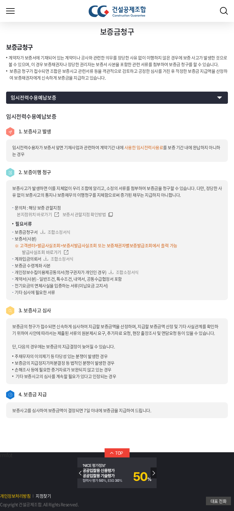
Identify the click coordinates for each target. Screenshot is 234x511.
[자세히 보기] (117, 472)
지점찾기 (43, 496)
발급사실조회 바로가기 (41, 252)
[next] (154, 472)
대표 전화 (219, 501)
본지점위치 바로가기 (34, 214)
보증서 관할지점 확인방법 (84, 214)
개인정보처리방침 (15, 496)
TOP (119, 453)
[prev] (80, 472)
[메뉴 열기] (10, 9)
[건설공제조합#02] (117, 11)
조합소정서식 (59, 232)
